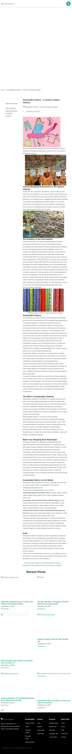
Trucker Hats (53, 737)
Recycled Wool (29, 742)
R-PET (27, 726)
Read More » (5, 609)
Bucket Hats (41, 730)
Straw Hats (40, 733)
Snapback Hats (53, 733)
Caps (38, 723)
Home (63, 723)
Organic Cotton (29, 723)
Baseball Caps (53, 723)
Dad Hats (52, 730)
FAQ (62, 730)
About (63, 726)
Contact (63, 737)
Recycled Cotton (28, 731)
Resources (64, 733)
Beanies (39, 726)
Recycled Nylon (28, 737)
